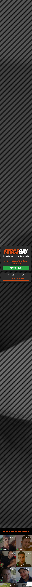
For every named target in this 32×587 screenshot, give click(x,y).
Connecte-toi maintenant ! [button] (16, 279)
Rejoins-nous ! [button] (16, 268)
